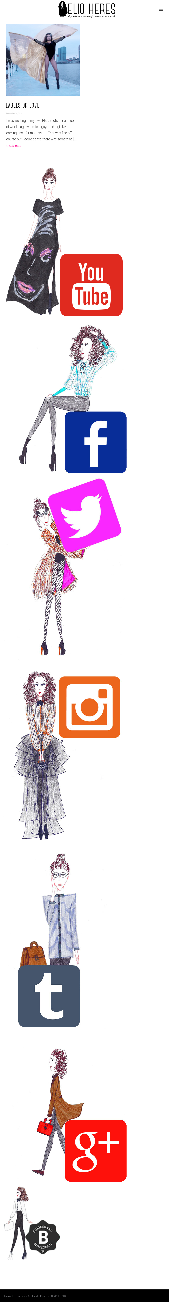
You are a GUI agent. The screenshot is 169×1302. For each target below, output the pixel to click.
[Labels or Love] (43, 60)
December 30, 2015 (14, 113)
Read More (15, 146)
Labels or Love (23, 105)
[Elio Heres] (84, 9)
